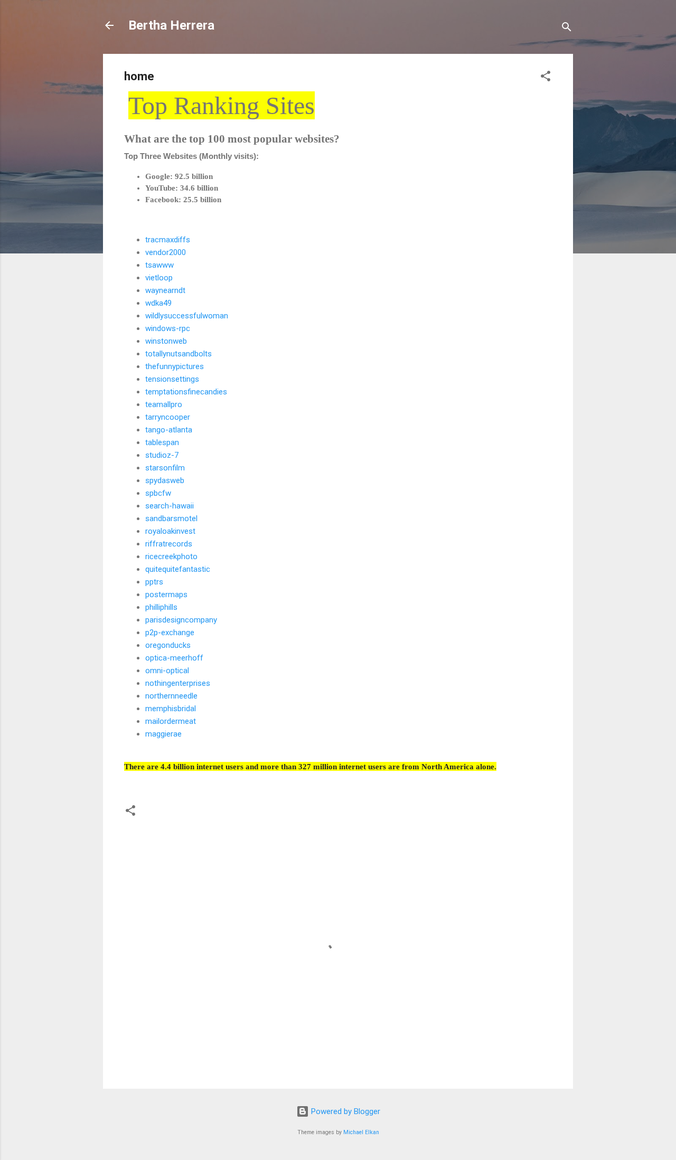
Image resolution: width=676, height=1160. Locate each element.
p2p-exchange (169, 632)
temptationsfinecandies (186, 392)
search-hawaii (169, 506)
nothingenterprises (177, 683)
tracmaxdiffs (167, 239)
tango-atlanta (168, 430)
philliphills (161, 607)
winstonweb (166, 341)
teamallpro (163, 404)
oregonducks (168, 645)
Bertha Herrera (171, 25)
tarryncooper (167, 417)
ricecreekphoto (171, 556)
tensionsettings (172, 379)
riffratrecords (168, 544)
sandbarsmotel (171, 518)
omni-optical (167, 670)
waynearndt (165, 290)
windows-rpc (167, 328)
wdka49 (158, 303)
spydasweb (164, 480)
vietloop (159, 277)
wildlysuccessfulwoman (186, 315)
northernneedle (171, 696)
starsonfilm (165, 468)
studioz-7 (162, 455)
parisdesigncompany (181, 620)
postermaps (166, 594)
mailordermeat (170, 721)
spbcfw (158, 493)
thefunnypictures (174, 366)
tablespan (162, 442)
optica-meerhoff (174, 658)
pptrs (154, 582)
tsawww (159, 265)
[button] (545, 78)
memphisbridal (170, 708)
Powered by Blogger (344, 1111)
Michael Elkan (361, 1132)
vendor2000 (165, 252)
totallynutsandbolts (178, 354)
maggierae (163, 734)
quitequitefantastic (177, 569)
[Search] (566, 29)
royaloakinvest (170, 531)
